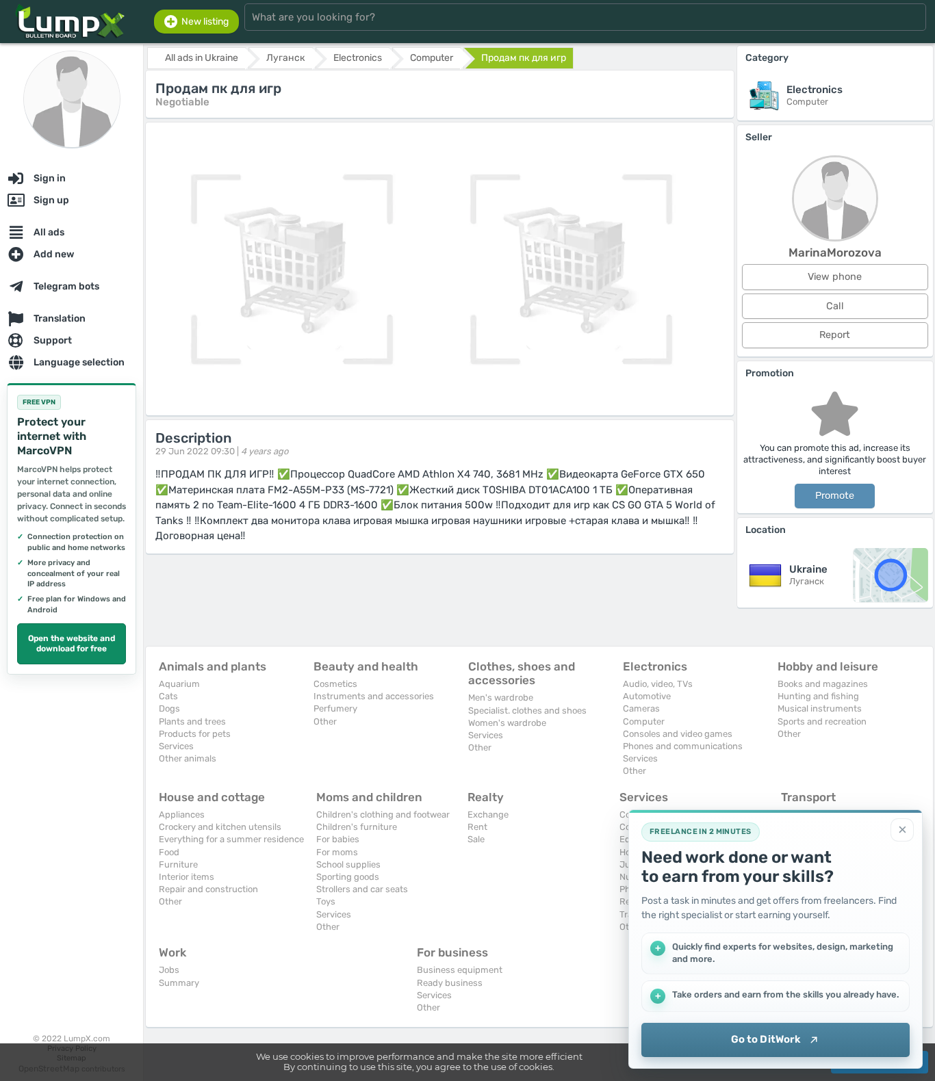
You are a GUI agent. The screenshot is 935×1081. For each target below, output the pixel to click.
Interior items (186, 877)
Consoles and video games (677, 734)
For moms (337, 852)
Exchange (488, 814)
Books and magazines (823, 684)
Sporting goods (347, 877)
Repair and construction (208, 889)
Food (169, 852)
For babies (337, 839)
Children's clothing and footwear (383, 814)
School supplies (348, 864)
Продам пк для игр (523, 58)
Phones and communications (683, 746)
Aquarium (179, 684)
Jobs (169, 970)
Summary (179, 983)
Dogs (169, 708)
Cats (168, 696)
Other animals (187, 758)
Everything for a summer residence (231, 839)
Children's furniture (356, 827)
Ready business (450, 983)
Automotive (647, 696)
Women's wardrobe (507, 723)
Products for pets (195, 734)
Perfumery (335, 708)
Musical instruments (820, 708)
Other (325, 721)
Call (835, 306)
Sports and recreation (822, 721)
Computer (644, 721)
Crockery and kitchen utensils (220, 827)
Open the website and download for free (71, 644)
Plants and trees (192, 721)
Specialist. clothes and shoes (527, 710)
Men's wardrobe (500, 697)
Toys (325, 901)
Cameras (641, 708)
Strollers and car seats (362, 889)
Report (834, 335)
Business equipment (459, 970)
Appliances (182, 814)
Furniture (178, 864)
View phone (835, 277)
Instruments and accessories (373, 696)
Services (176, 746)
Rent (477, 827)
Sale (476, 839)
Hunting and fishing (818, 696)
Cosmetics (335, 684)
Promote (834, 496)
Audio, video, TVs (658, 684)
